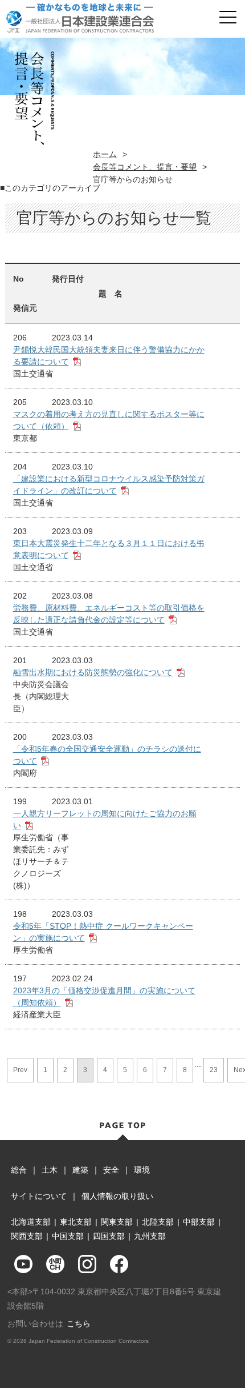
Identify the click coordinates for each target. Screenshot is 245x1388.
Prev (20, 1070)
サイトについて (39, 1196)
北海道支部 (31, 1221)
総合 (19, 1169)
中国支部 (68, 1236)
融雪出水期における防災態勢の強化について (93, 672)
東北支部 (76, 1221)
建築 (80, 1169)
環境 (142, 1169)
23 (214, 1070)
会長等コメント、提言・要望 (145, 166)
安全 (111, 1169)
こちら (79, 1323)
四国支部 (109, 1236)
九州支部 (150, 1236)
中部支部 (199, 1221)
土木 (50, 1169)
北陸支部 (158, 1221)
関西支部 (27, 1236)
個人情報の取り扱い (117, 1196)
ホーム (105, 154)
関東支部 (117, 1221)
